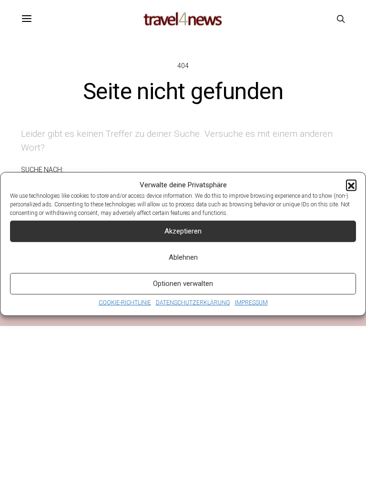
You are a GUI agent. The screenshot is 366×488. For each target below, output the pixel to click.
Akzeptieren (183, 231)
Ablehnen (183, 257)
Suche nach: (42, 169)
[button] (351, 185)
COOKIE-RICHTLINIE (125, 302)
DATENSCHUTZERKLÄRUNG (193, 302)
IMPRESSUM (251, 302)
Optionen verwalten (183, 283)
